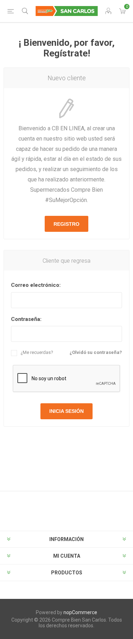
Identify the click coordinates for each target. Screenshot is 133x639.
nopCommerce (80, 612)
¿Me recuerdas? (37, 352)
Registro (66, 224)
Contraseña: (26, 319)
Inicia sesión (66, 411)
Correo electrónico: (36, 285)
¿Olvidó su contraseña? (96, 352)
